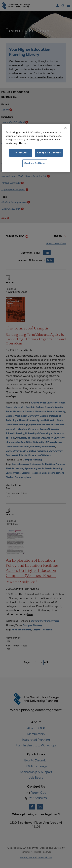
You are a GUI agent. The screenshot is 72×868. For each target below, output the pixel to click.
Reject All (21, 153)
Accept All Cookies (49, 153)
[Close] (65, 128)
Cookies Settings (34, 163)
